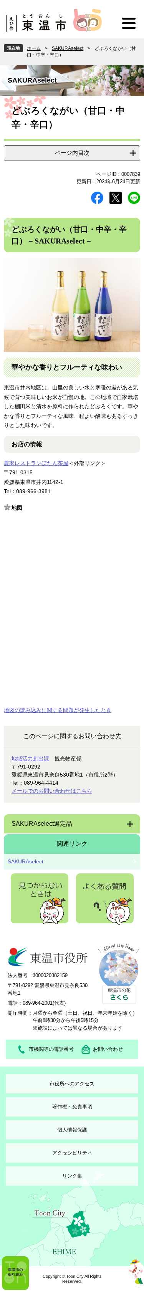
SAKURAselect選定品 (42, 823)
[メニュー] (128, 23)
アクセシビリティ (72, 1153)
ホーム (34, 48)
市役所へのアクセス (72, 1084)
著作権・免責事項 (72, 1107)
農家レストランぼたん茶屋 (36, 463)
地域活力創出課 (30, 758)
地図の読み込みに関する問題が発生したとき (57, 710)
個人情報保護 (72, 1130)
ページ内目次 (72, 152)
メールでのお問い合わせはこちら (52, 791)
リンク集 (72, 1176)
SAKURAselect (67, 48)
